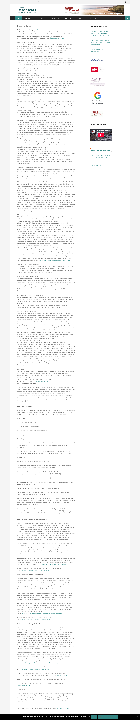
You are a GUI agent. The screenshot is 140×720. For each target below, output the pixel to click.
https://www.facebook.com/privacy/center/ (35, 620)
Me (15, 1)
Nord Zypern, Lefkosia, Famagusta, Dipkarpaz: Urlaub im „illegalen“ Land (100, 33)
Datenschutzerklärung (107, 716)
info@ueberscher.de (57, 38)
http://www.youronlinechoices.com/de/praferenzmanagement (41, 614)
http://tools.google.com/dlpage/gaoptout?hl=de (54, 260)
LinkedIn (120, 2)
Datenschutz (33, 1)
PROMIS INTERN (95, 165)
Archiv (81, 18)
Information (30, 18)
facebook (116, 2)
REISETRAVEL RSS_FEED (100, 151)
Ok (94, 716)
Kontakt (93, 18)
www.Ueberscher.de (40, 30)
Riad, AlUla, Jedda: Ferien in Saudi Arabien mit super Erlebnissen (100, 42)
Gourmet (68, 18)
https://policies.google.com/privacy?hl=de (35, 570)
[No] (138, 717)
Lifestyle (55, 18)
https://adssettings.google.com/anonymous (53, 564)
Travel (43, 18)
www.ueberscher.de (63, 675)
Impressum (22, 1)
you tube (125, 2)
